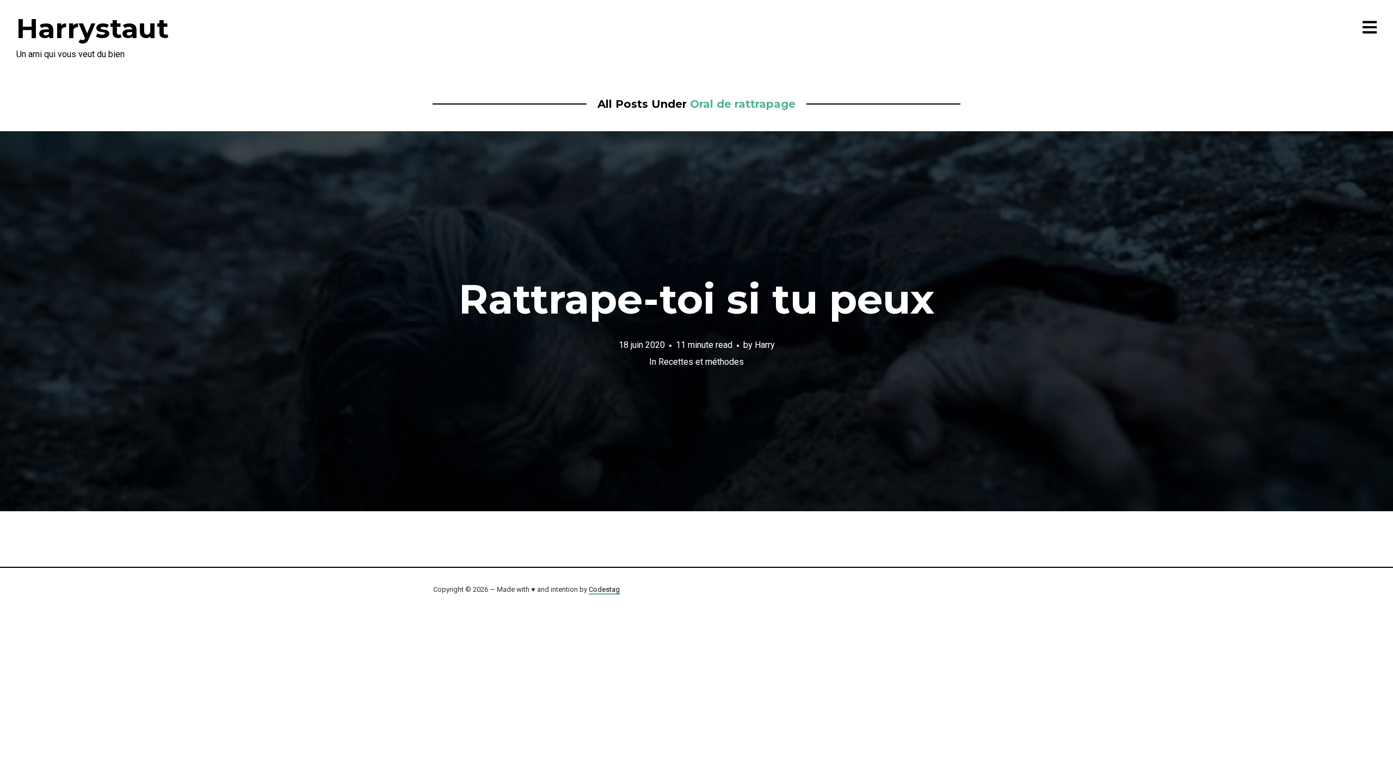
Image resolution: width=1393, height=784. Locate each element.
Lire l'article (697, 321)
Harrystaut (92, 28)
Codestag (604, 589)
